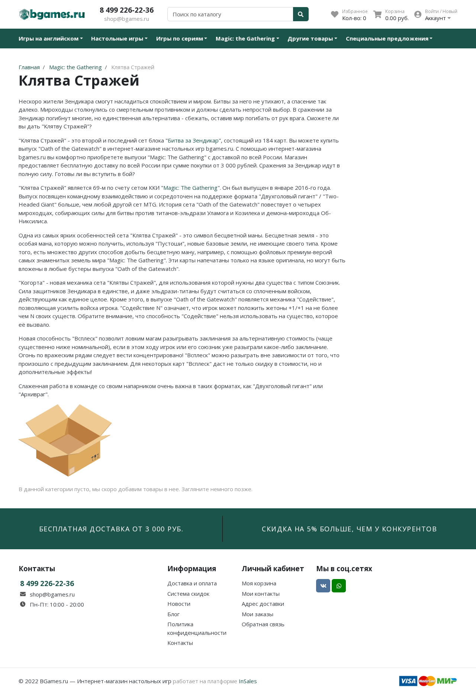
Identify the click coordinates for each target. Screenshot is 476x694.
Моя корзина (259, 583)
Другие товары (310, 38)
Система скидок (188, 593)
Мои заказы (257, 614)
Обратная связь (263, 624)
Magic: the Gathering (245, 38)
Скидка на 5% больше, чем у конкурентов (349, 528)
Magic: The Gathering (190, 187)
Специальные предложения (387, 38)
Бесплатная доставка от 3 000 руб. (111, 528)
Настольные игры (117, 38)
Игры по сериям (179, 38)
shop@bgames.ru (126, 18)
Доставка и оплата (192, 583)
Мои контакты (261, 593)
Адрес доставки (263, 603)
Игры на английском (48, 38)
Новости (178, 603)
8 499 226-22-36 (127, 10)
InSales (248, 681)
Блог (173, 614)
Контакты (180, 642)
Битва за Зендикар (193, 140)
